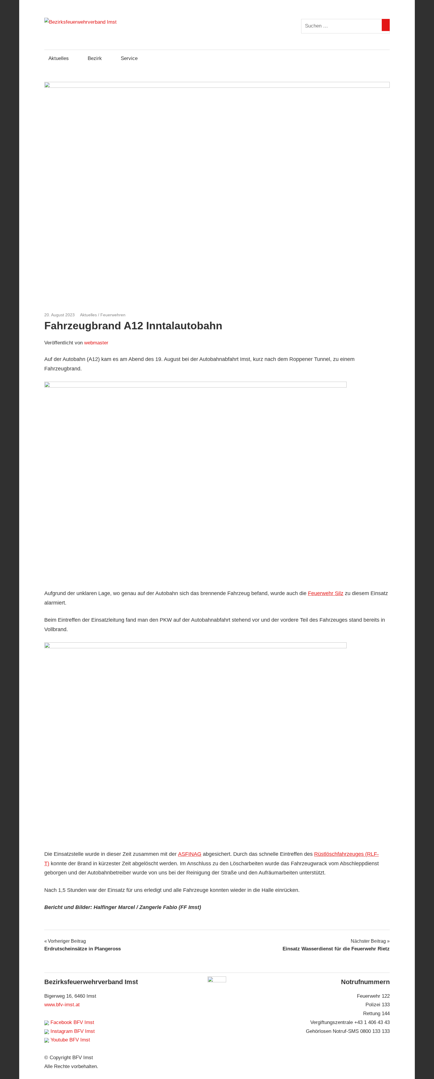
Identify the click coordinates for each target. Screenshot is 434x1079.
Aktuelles (58, 58)
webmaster (96, 343)
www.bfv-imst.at (62, 1004)
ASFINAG (189, 854)
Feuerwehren (112, 314)
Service (129, 58)
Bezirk (95, 58)
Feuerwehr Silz (325, 593)
